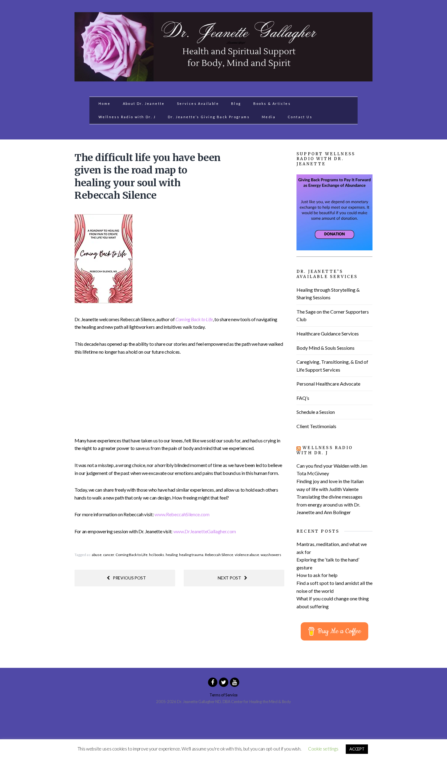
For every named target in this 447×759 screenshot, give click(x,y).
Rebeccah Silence (219, 554)
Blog (236, 103)
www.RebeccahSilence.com (182, 514)
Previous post (129, 577)
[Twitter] (223, 681)
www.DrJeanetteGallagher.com (204, 531)
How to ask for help (317, 575)
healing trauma (191, 554)
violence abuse (247, 554)
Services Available (198, 103)
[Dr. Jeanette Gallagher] (223, 78)
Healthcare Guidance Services (327, 333)
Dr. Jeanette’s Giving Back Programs (209, 117)
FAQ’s (302, 398)
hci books (156, 554)
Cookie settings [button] (323, 748)
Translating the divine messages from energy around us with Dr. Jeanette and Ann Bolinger (329, 504)
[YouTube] (234, 681)
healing (172, 554)
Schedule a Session (315, 412)
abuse (97, 554)
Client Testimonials (316, 426)
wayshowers (271, 554)
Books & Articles (272, 103)
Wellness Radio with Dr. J (127, 117)
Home (105, 103)
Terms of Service (223, 694)
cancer (108, 554)
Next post (229, 577)
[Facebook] (212, 681)
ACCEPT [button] (356, 749)
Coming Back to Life (131, 554)
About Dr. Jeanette (144, 103)
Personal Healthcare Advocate (328, 383)
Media (268, 117)
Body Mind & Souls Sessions (325, 348)
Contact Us (300, 117)
